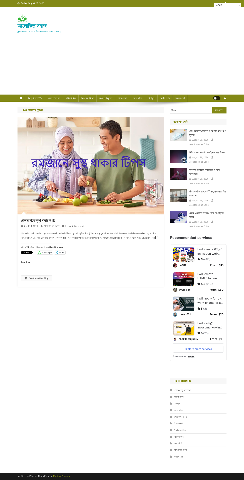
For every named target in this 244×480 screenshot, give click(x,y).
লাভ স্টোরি (178, 443)
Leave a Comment (74, 226)
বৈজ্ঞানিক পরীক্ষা (87, 98)
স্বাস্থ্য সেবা (180, 98)
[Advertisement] (122, 68)
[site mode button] (216, 98)
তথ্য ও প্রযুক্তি (105, 98)
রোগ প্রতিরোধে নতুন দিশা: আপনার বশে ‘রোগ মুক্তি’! (207, 133)
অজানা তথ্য (165, 98)
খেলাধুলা (151, 98)
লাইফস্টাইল (71, 98)
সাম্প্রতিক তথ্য (180, 450)
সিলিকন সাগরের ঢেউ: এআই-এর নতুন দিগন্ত (207, 152)
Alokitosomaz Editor (199, 144)
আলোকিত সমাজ (32, 25)
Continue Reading (39, 278)
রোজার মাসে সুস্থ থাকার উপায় (38, 220)
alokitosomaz (51, 226)
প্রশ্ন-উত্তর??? (35, 98)
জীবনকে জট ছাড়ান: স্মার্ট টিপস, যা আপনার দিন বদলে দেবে (207, 193)
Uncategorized (182, 390)
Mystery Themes (61, 476)
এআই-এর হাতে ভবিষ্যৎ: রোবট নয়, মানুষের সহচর (206, 215)
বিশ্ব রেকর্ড (122, 98)
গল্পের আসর (137, 98)
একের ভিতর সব (54, 98)
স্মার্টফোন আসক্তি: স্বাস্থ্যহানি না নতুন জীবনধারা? (204, 172)
